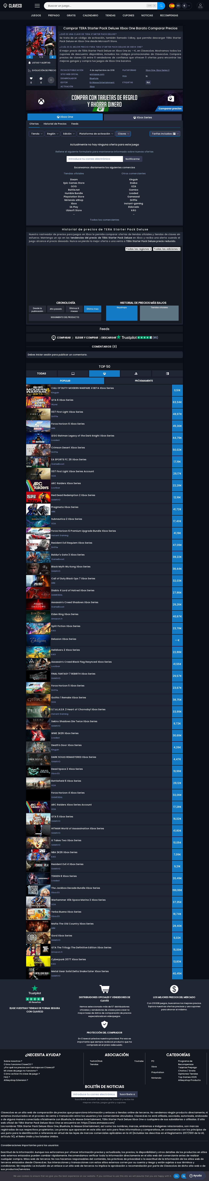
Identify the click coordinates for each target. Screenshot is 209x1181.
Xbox (92, 86)
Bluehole (94, 78)
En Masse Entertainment (102, 82)
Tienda (35, 133)
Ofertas (34, 123)
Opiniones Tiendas (188, 1073)
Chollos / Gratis (186, 1070)
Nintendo (156, 1077)
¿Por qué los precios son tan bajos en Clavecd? (29, 1067)
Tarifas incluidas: (162, 133)
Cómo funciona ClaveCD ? (18, 1064)
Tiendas (94, 1064)
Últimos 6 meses (74, 309)
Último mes (92, 309)
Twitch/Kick (96, 1061)
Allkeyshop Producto (189, 1080)
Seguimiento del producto (65, 317)
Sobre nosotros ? (13, 1061)
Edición (67, 133)
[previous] (29, 57)
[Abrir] (37, 5)
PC (152, 1061)
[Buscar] (161, 5)
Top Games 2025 (187, 1077)
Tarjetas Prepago (187, 1067)
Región (51, 133)
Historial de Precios (55, 123)
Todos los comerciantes (104, 219)
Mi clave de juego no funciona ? (21, 1070)
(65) (155, 337)
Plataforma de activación (94, 133)
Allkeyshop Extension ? (16, 1080)
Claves (122, 133)
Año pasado (56, 309)
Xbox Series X (162, 70)
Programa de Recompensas (185, 1063)
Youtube (139, 1061)
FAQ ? (7, 1077)
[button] (200, 5)
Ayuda (197, 1175)
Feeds (74, 123)
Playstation (157, 1072)
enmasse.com (97, 74)
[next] (52, 57)
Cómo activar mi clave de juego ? (22, 1073)
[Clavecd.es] (13, 5)
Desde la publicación (37, 309)
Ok (176, 1176)
